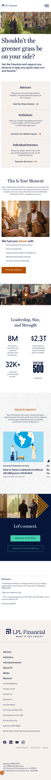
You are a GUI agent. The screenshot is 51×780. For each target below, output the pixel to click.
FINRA (13, 764)
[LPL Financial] (9, 6)
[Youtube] (17, 742)
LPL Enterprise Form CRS (13, 715)
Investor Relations (10, 684)
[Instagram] (23, 742)
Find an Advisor (14, 270)
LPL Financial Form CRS (12, 710)
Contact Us (7, 694)
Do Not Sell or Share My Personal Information (21, 731)
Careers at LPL (9, 689)
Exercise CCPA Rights (12, 726)
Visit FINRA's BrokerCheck (13, 766)
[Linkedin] (10, 742)
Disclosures (7, 700)
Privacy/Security (10, 721)
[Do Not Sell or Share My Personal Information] (2, 773)
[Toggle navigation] (46, 5)
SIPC (18, 764)
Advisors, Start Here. (25, 538)
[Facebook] (4, 742)
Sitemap (45, 747)
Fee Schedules (9, 705)
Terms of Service (35, 747)
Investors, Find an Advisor (25, 548)
